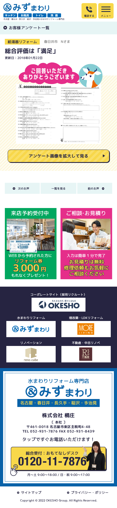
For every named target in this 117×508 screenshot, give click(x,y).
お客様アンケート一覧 (29, 27)
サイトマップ (31, 492)
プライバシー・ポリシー (89, 492)
